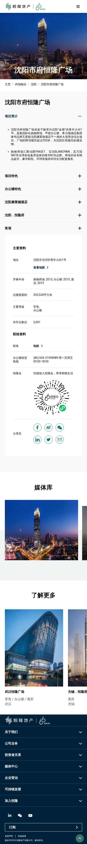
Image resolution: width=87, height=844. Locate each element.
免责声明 (9, 836)
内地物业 (20, 84)
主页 (8, 84)
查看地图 (39, 267)
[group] (34, 657)
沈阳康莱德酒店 (16, 202)
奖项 (8, 228)
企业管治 (11, 778)
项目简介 (11, 116)
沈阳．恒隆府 (14, 215)
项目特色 (11, 176)
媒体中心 (11, 766)
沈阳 (33, 84)
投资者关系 (13, 755)
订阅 (12, 827)
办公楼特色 (13, 189)
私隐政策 (22, 836)
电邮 (36, 345)
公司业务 (11, 743)
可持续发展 (13, 789)
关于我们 (11, 732)
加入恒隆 (11, 801)
